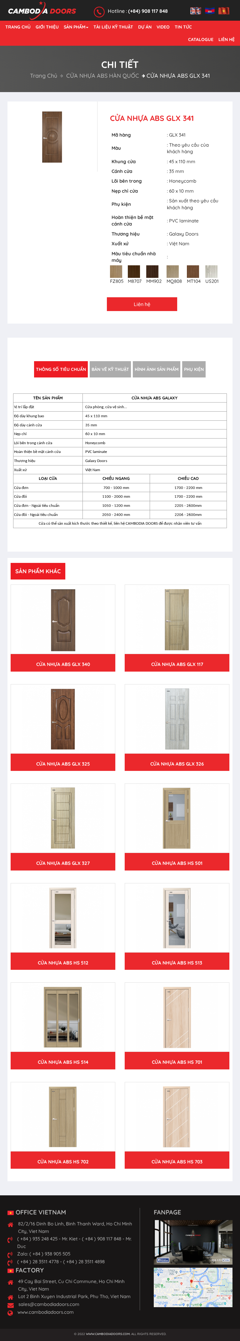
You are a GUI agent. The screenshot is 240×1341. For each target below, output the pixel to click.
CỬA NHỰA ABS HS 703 (177, 1162)
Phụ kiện (194, 369)
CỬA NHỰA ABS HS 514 (63, 1062)
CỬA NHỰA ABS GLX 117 (177, 664)
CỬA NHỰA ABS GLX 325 (63, 764)
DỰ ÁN (145, 27)
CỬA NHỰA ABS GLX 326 (177, 764)
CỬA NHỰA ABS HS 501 (177, 863)
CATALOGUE (200, 39)
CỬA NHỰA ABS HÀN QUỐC (102, 75)
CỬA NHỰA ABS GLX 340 (63, 664)
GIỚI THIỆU (47, 27)
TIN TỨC (183, 27)
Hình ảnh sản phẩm (156, 369)
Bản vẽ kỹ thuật (110, 369)
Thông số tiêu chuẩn (61, 369)
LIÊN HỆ (226, 39)
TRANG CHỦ (18, 27)
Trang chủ (43, 75)
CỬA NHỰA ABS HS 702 (63, 1162)
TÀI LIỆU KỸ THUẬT (113, 27)
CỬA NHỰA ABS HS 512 (63, 963)
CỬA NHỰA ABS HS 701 (177, 1062)
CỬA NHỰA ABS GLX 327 (63, 863)
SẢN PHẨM (74, 27)
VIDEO (163, 27)
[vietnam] (225, 7)
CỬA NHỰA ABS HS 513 (177, 963)
